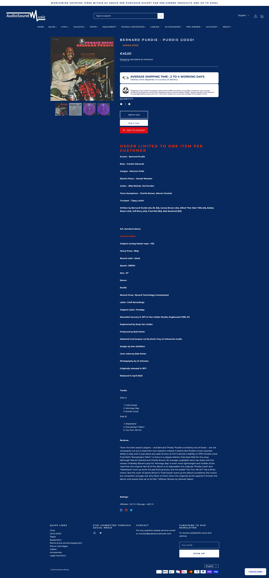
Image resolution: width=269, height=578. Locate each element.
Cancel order (255, 571)
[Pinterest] (126, 510)
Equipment (109, 27)
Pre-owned (193, 27)
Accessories (173, 27)
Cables (154, 27)
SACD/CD (79, 27)
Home (40, 27)
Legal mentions (58, 555)
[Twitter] (131, 510)
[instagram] (94, 533)
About (226, 27)
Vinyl (64, 27)
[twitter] (101, 533)
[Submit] (160, 16)
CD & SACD (55, 533)
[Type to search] (126, 16)
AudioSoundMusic (62, 570)
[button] (56, 69)
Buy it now (133, 123)
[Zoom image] (82, 69)
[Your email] (199, 545)
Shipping (124, 59)
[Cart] (261, 16)
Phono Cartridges (133, 27)
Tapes (93, 27)
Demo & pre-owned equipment (66, 543)
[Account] (255, 16)
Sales (51, 27)
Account (211, 27)
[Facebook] (121, 510)
